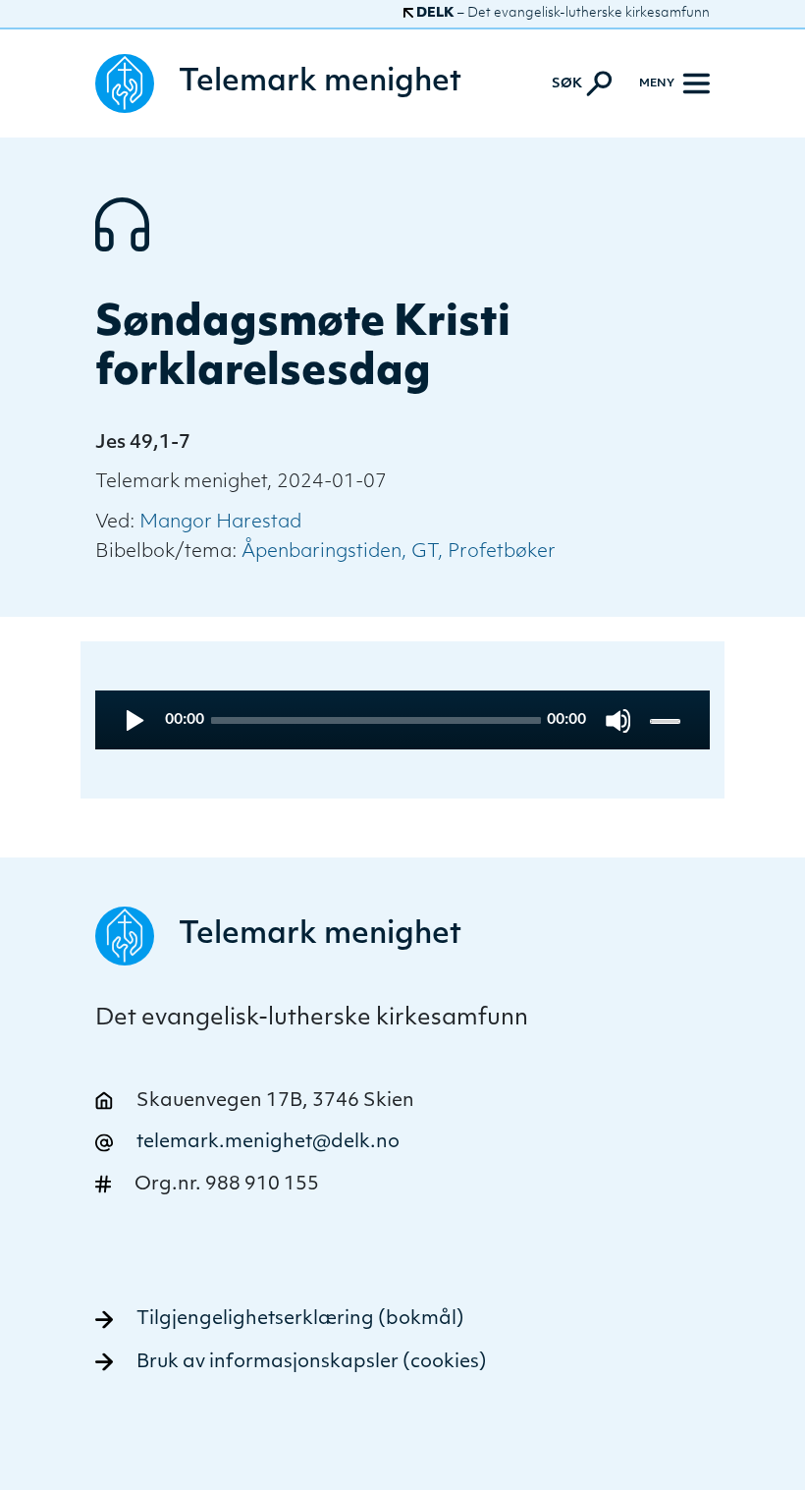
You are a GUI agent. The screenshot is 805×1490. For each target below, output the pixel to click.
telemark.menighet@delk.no (268, 1142)
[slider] (667, 720)
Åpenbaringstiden (322, 552)
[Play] (133, 720)
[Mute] (618, 720)
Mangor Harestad (220, 523)
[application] (402, 719)
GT (424, 552)
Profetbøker (502, 552)
